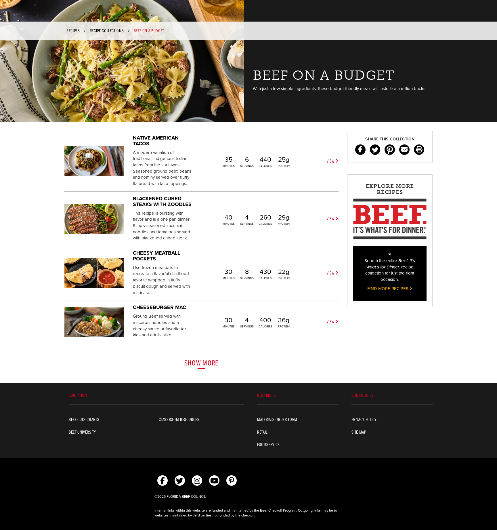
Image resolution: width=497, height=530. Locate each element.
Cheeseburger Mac (159, 307)
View (331, 161)
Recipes (73, 30)
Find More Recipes (388, 288)
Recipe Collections (107, 30)
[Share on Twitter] (375, 149)
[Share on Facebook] (360, 149)
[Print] (419, 149)
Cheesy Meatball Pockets (156, 256)
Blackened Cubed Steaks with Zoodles (162, 201)
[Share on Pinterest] (390, 149)
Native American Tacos (156, 141)
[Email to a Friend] (404, 149)
